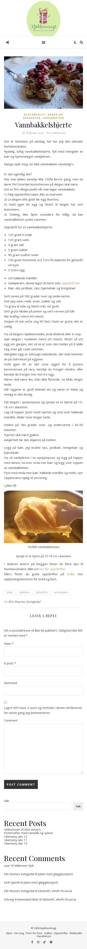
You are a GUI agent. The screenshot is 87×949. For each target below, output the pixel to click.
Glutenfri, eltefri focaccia (55, 891)
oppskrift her (70, 283)
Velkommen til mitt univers (22, 829)
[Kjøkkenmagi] (43, 20)
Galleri (48, 933)
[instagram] (38, 942)
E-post (10, 663)
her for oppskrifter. (52, 569)
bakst (10, 592)
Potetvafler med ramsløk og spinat (28, 833)
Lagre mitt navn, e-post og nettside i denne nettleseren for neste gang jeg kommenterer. (43, 710)
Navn (9, 643)
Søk (6, 801)
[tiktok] (44, 942)
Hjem (9, 933)
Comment (11, 720)
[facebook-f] (32, 942)
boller (71, 574)
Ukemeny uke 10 (15, 843)
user (7, 865)
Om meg (19, 933)
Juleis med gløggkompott (55, 874)
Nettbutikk (76, 933)
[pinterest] (51, 942)
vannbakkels (61, 592)
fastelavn (24, 592)
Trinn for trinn (34, 933)
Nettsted (10, 683)
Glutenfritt (34, 114)
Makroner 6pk (24, 865)
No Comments (56, 133)
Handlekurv (44, 936)
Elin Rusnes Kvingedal (24, 602)
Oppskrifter (53, 118)
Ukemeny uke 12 (15, 836)
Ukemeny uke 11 (15, 840)
